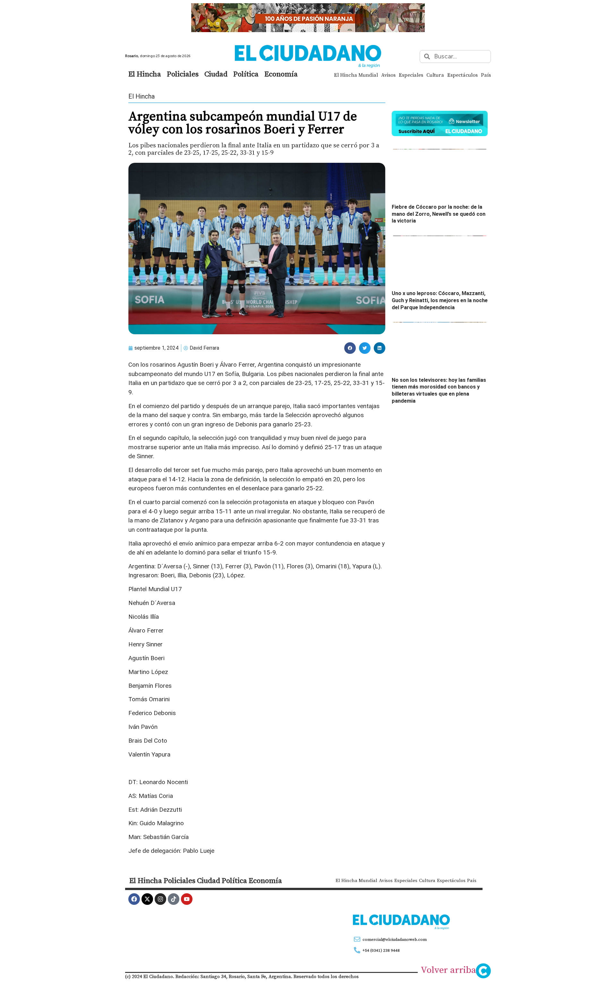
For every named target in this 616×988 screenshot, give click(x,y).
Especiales (411, 74)
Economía (281, 74)
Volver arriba (448, 969)
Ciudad (215, 74)
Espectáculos (462, 74)
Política (246, 74)
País (486, 74)
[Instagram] (160, 899)
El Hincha (144, 74)
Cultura (435, 74)
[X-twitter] (147, 899)
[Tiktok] (173, 899)
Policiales (183, 74)
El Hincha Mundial (356, 74)
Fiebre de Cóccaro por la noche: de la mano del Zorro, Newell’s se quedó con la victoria (438, 214)
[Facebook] (134, 899)
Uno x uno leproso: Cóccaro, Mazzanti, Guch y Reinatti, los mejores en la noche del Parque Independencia (440, 300)
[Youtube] (187, 899)
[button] (350, 348)
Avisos (388, 74)
